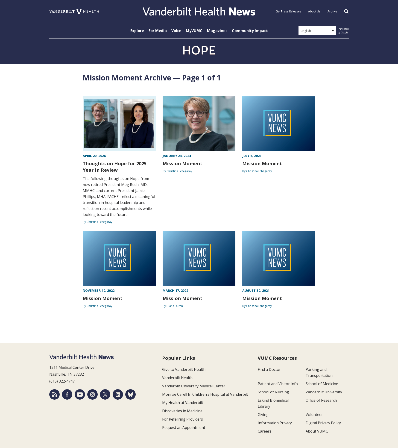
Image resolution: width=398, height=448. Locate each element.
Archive (332, 11)
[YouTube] (80, 394)
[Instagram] (92, 394)
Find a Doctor (269, 369)
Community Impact (250, 30)
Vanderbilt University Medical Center (193, 386)
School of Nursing (273, 392)
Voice (176, 30)
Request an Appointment (183, 427)
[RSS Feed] (54, 394)
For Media (158, 30)
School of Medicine (322, 383)
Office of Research (321, 400)
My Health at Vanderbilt (182, 402)
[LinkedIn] (118, 394)
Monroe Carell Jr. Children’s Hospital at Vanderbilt (205, 394)
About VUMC (317, 431)
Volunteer (314, 414)
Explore (137, 30)
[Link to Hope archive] (199, 50)
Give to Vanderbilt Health (183, 369)
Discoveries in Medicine (182, 410)
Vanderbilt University (324, 392)
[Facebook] (67, 394)
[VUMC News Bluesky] (130, 394)
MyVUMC (194, 30)
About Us (314, 11)
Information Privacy (275, 422)
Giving (263, 414)
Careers (264, 431)
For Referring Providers (182, 419)
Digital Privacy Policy (323, 422)
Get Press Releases (288, 11)
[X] (105, 394)
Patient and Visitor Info (278, 383)
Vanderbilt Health (177, 377)
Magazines (217, 30)
